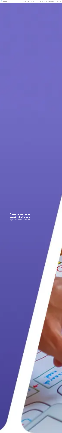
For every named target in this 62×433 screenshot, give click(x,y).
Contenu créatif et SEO (29, 1)
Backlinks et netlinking (44, 1)
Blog (60, 1)
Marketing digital (39, 1)
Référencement (24, 1)
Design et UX (34, 1)
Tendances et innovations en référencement (53, 1)
